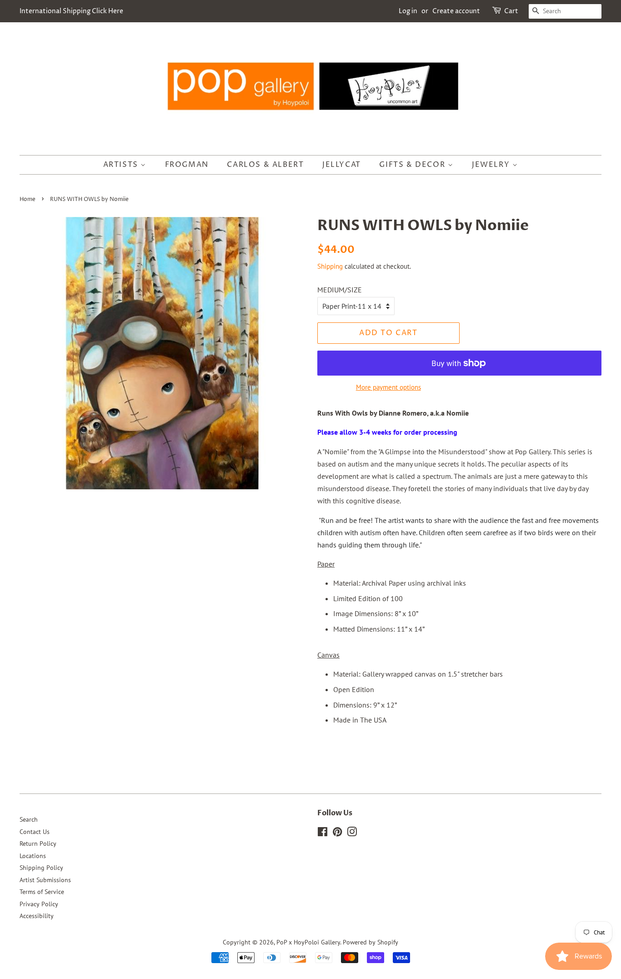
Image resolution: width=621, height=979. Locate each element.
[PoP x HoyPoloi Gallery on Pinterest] (337, 833)
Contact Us (35, 832)
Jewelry (492, 165)
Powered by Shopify (370, 942)
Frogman (187, 165)
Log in (408, 11)
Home (27, 199)
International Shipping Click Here (71, 11)
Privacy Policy (39, 904)
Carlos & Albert (265, 165)
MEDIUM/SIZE (339, 289)
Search (29, 819)
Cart (511, 11)
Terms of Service (42, 892)
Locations (33, 856)
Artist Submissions (45, 880)
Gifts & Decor (413, 165)
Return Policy (38, 843)
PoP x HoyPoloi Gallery (308, 942)
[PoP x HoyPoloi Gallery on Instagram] (352, 833)
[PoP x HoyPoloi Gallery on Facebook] (322, 833)
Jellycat (341, 165)
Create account (456, 11)
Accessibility (37, 916)
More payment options (388, 387)
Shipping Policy (41, 868)
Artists (122, 165)
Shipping (330, 266)
